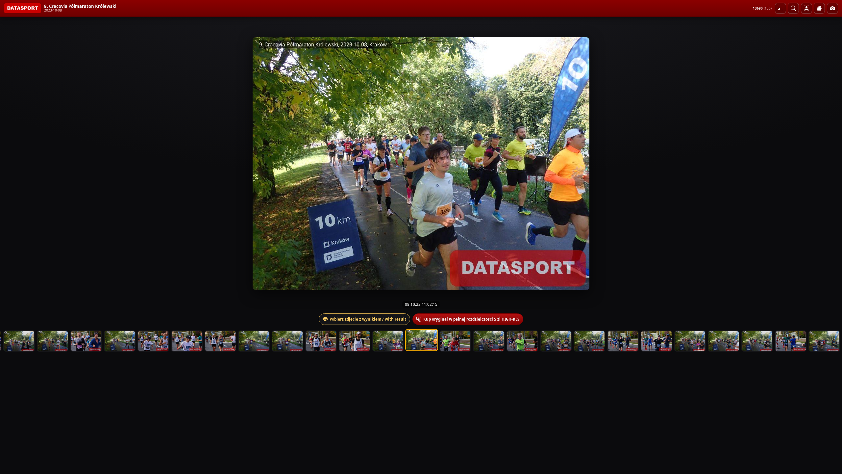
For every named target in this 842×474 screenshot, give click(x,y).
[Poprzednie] (10, 163)
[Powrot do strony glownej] (819, 8)
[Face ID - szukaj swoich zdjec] (793, 8)
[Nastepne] (831, 163)
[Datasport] (22, 8)
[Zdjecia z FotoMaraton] (832, 8)
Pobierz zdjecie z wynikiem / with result (368, 319)
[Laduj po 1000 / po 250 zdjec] (780, 8)
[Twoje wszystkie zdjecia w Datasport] (806, 8)
